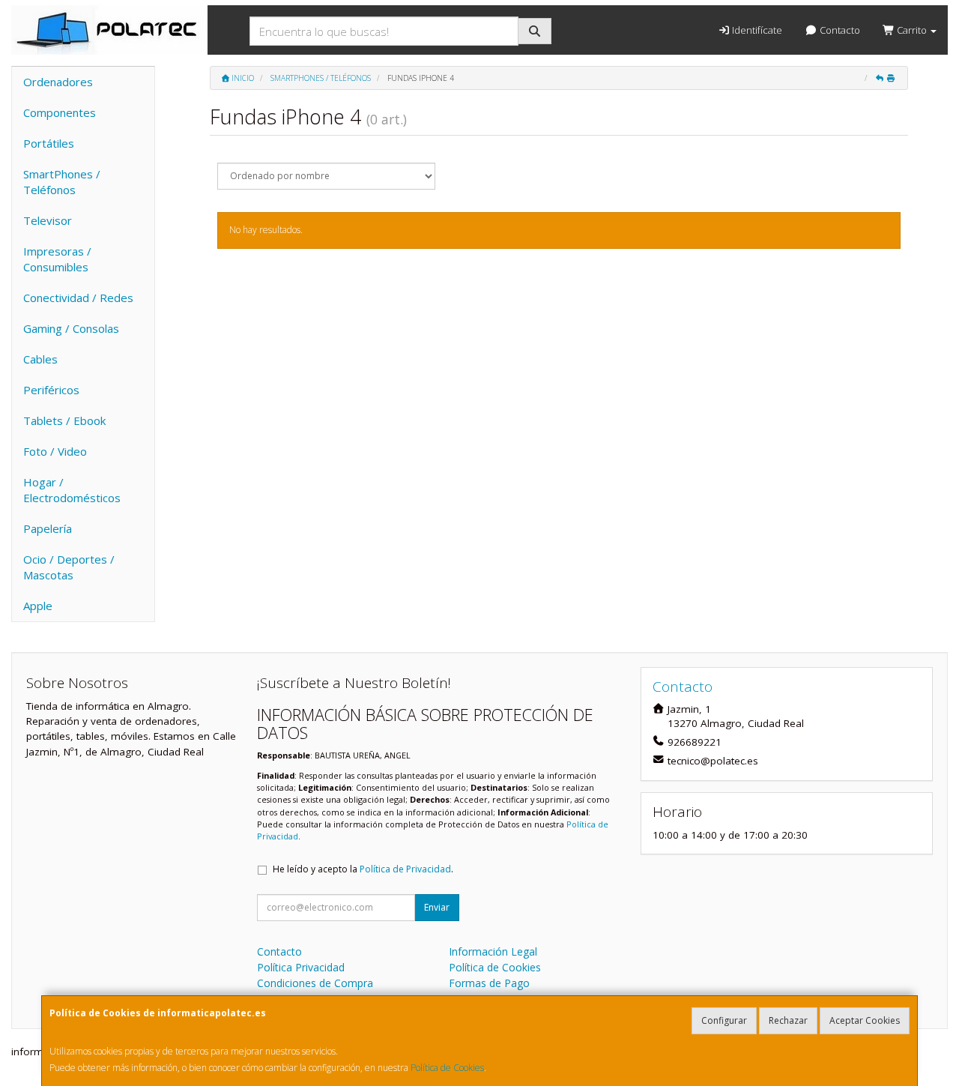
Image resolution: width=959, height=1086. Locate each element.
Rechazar (788, 1020)
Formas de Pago (489, 983)
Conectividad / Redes (78, 297)
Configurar (724, 1020)
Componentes (59, 112)
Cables (40, 359)
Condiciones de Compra (315, 983)
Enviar (437, 907)
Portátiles (48, 143)
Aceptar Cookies (864, 1020)
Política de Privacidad (405, 869)
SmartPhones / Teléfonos (61, 181)
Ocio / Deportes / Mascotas (69, 567)
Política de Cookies (447, 1067)
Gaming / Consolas (71, 328)
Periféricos (51, 389)
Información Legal (493, 951)
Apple (37, 605)
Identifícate (756, 30)
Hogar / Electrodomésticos (72, 489)
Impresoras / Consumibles (57, 259)
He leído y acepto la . (363, 869)
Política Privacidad (301, 967)
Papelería (47, 528)
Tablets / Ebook (64, 420)
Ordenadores (58, 81)
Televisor (47, 220)
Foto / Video (55, 451)
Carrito (912, 30)
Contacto (838, 30)
